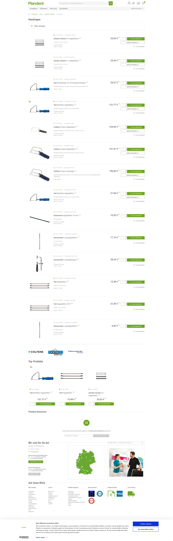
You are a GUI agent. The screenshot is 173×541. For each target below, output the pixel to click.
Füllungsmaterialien (73, 496)
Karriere (30, 502)
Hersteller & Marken (53, 496)
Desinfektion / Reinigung (74, 494)
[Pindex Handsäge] (39, 175)
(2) (133, 42)
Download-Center (32, 499)
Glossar (50, 502)
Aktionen (50, 493)
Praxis (69, 503)
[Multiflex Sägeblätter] (39, 109)
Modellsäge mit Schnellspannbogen (70, 83)
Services (30, 496)
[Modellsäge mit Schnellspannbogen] (39, 86)
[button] (129, 3)
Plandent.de (31, 491)
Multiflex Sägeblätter (64, 105)
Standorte (30, 493)
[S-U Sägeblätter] (39, 42)
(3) (133, 87)
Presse (30, 500)
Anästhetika (71, 493)
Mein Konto (51, 491)
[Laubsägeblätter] (39, 241)
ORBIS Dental (51, 497)
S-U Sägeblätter (66, 39)
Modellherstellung (72, 500)
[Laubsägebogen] (39, 263)
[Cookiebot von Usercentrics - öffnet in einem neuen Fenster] (24, 537)
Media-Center (31, 497)
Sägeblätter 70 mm (66, 215)
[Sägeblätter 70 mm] (39, 219)
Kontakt (50, 503)
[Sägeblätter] (39, 285)
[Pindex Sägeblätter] (39, 131)
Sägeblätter (60, 282)
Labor (69, 505)
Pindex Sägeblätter (65, 127)
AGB (29, 510)
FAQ (49, 500)
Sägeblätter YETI (62, 304)
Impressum (31, 511)
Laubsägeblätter (65, 238)
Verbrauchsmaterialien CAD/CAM (76, 502)
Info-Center (51, 499)
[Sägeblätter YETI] (39, 308)
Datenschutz (31, 507)
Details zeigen (40, 537)
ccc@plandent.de (34, 451)
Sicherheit (30, 505)
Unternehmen (31, 494)
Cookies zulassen (145, 524)
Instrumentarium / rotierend (75, 497)
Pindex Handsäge (64, 171)
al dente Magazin (32, 503)
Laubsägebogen (65, 260)
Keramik (70, 499)
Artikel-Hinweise (32, 508)
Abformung (71, 491)
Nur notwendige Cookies (146, 529)
